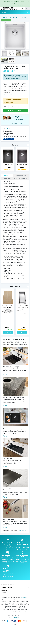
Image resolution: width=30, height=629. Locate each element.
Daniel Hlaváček (17, 617)
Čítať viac (5, 374)
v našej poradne (22, 530)
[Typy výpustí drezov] (15, 508)
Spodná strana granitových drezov (13, 397)
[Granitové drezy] (15, 447)
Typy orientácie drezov (10, 428)
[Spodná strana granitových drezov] (15, 386)
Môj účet (4, 590)
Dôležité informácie (7, 587)
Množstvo (5, 106)
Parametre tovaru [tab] (21, 175)
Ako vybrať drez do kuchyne (11, 367)
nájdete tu (20, 5)
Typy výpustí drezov (9, 519)
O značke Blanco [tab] (7, 178)
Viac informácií (8, 94)
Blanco (8, 128)
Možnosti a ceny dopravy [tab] (20, 178)
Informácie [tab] (7, 175)
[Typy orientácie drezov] (15, 417)
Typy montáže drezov (9, 489)
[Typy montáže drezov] (15, 478)
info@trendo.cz (18, 123)
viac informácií (24, 597)
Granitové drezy (8, 458)
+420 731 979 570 (18, 119)
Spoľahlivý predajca (7, 585)
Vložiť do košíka (15, 111)
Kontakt (3, 593)
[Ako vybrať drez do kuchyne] (15, 356)
